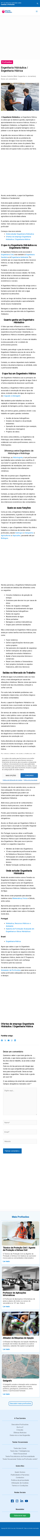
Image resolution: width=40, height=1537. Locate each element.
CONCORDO (29, 775)
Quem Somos (20, 1472)
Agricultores (6, 536)
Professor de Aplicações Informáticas (14, 1294)
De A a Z (20, 1427)
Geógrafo (7, 1380)
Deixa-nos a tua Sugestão (20, 1435)
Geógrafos (29, 533)
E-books (20, 1430)
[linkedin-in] (22, 1501)
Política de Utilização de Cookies (13, 780)
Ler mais (6, 1261)
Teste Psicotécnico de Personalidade (20, 1456)
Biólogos (4, 538)
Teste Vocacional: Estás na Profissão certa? (20, 1459)
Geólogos (19, 533)
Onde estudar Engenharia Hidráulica (20, 234)
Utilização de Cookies (20, 1483)
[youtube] (27, 1501)
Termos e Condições (20, 1486)
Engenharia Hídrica (13, 941)
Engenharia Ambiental (19, 257)
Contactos (20, 1478)
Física (25, 898)
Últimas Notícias (20, 1433)
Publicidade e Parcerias (20, 1475)
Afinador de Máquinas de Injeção (18, 1338)
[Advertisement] (20, 36)
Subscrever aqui (20, 1516)
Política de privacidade (30, 780)
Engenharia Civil (7, 255)
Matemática (17, 898)
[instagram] (17, 1501)
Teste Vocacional (20, 1454)
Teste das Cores (20, 1448)
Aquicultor (17, 536)
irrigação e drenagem (11, 396)
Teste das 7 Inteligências (20, 1451)
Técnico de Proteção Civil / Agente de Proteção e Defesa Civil (19, 1248)
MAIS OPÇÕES (11, 775)
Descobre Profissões (20, 1425)
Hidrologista (18, 457)
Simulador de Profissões (11, 970)
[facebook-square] (13, 1501)
